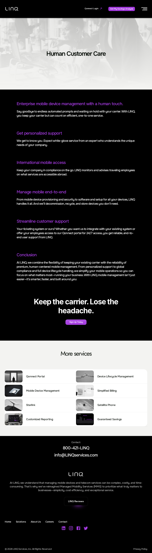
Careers (49, 521)
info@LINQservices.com (76, 455)
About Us (36, 521)
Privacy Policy (140, 548)
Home (8, 521)
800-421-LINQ (76, 448)
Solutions (21, 521)
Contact (62, 521)
